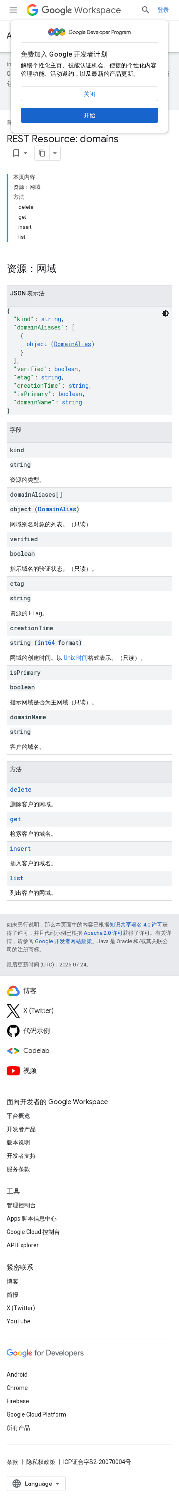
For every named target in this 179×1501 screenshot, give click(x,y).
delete (21, 789)
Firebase (18, 1401)
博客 (12, 1281)
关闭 (89, 94)
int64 (46, 642)
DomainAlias (72, 344)
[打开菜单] (13, 10)
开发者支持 (21, 1155)
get (15, 819)
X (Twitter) (21, 1308)
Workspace (97, 10)
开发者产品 (21, 1129)
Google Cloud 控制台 (33, 1232)
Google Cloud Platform (36, 1414)
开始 (89, 115)
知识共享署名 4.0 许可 (135, 924)
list (16, 878)
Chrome (17, 1388)
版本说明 (18, 1142)
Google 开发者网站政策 (63, 941)
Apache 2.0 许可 (103, 933)
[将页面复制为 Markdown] (42, 153)
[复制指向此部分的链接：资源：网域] (65, 270)
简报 (12, 1294)
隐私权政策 (40, 1462)
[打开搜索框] (146, 10)
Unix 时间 (76, 657)
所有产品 (18, 1427)
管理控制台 (21, 1205)
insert (20, 848)
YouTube (18, 1321)
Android (17, 1374)
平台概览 (18, 1115)
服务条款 (18, 1169)
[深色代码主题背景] (165, 313)
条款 (12, 1462)
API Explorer (23, 1245)
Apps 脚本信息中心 (32, 1218)
